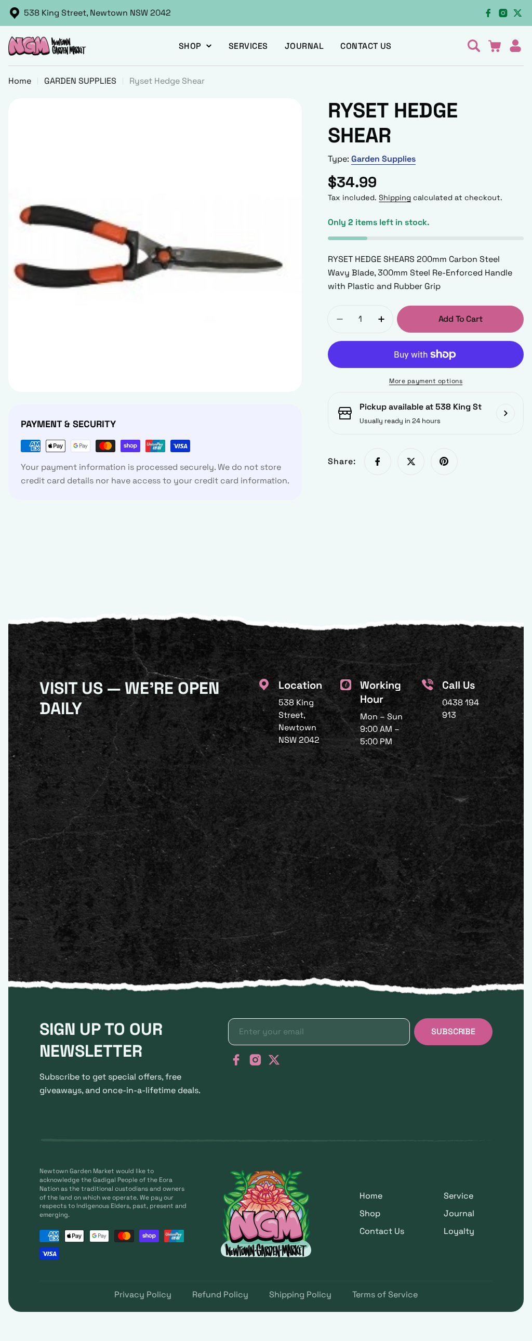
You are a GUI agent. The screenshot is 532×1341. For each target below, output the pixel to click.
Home (19, 80)
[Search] (474, 45)
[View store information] (505, 413)
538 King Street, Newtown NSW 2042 (97, 12)
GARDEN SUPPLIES (80, 80)
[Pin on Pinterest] (444, 461)
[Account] (515, 45)
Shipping (395, 197)
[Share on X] (410, 461)
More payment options (425, 381)
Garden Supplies (383, 158)
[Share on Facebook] (377, 461)
